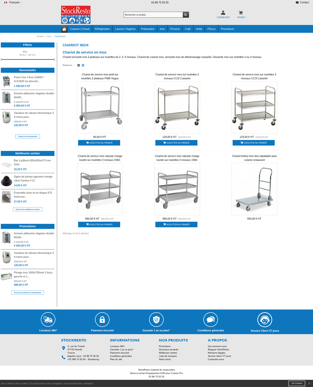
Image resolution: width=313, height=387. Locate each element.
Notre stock (165, 359)
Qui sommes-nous (217, 346)
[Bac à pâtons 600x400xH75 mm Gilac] (6, 165)
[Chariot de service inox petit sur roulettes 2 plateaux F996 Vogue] (100, 107)
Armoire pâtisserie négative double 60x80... (34, 95)
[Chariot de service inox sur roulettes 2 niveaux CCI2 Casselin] (177, 107)
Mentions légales (216, 352)
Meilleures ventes (27, 153)
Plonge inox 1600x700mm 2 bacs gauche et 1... (33, 274)
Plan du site (116, 359)
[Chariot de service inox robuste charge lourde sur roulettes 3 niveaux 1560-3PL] (100, 189)
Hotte (199, 29)
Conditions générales (121, 356)
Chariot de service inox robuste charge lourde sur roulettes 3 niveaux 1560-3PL (100, 160)
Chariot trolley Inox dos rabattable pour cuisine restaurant (254, 158)
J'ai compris (296, 383)
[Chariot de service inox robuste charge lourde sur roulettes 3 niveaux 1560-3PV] (177, 189)
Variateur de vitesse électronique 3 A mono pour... (34, 115)
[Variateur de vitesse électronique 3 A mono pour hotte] (6, 117)
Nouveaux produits (168, 349)
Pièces (212, 29)
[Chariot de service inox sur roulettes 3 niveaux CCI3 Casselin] (254, 107)
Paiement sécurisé (119, 352)
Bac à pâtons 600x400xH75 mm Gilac (32, 162)
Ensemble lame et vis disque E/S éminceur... (33, 194)
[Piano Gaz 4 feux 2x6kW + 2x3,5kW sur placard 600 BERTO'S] (6, 81)
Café (188, 29)
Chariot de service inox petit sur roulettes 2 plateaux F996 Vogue (100, 76)
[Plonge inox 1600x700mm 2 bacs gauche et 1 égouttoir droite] (6, 277)
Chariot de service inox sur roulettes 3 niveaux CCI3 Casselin (254, 76)
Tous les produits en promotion (27, 293)
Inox (162, 29)
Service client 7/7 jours (219, 356)
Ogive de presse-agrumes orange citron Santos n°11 (33, 178)
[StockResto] (79, 15)
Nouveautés (27, 70)
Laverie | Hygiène (125, 29)
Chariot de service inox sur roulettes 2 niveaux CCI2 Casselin (177, 76)
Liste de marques (168, 356)
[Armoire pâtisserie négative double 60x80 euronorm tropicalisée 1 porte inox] (6, 98)
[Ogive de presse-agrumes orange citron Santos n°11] (6, 181)
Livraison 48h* (117, 346)
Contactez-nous (216, 359)
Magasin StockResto (218, 349)
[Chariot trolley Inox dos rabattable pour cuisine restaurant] (254, 189)
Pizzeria (175, 29)
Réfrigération (102, 29)
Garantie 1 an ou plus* (121, 349)
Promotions (227, 29)
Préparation (148, 29)
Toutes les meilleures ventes (27, 209)
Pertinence (68, 65)
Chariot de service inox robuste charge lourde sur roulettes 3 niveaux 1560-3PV (177, 160)
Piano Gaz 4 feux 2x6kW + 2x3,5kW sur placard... (29, 79)
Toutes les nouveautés (27, 136)
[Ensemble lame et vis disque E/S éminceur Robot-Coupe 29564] (6, 197)
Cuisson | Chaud (79, 29)
